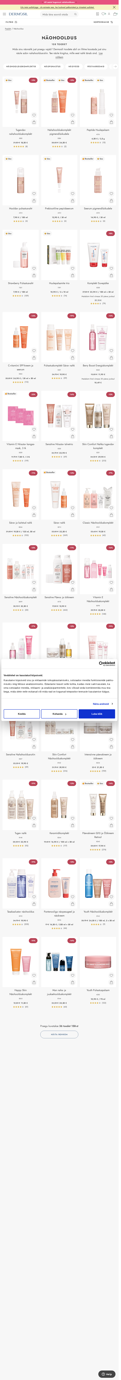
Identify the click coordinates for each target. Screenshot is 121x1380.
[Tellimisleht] (97, 14)
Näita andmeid (101, 703)
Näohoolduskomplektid (21, 66)
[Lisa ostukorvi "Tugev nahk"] (34, 825)
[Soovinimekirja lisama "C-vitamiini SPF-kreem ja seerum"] (34, 351)
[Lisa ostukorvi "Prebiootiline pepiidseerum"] (72, 200)
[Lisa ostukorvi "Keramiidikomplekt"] (72, 825)
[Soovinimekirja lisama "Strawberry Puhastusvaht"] (34, 268)
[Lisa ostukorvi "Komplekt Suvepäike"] (111, 275)
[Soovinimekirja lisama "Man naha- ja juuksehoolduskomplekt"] (72, 975)
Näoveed (74, 66)
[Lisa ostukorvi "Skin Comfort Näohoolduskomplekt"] (72, 746)
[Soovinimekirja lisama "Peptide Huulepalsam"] (111, 115)
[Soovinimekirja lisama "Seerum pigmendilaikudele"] (111, 194)
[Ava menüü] (4, 14)
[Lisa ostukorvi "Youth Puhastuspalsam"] (111, 982)
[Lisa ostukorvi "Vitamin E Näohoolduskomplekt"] (111, 589)
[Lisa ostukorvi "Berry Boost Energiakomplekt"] (111, 358)
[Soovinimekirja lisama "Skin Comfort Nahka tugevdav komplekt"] (111, 429)
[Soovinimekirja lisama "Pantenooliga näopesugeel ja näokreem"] (72, 897)
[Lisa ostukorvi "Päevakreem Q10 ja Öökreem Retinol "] (111, 825)
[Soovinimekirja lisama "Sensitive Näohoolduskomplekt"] (34, 582)
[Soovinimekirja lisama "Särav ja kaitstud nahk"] (34, 508)
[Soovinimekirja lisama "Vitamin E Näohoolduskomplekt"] (111, 582)
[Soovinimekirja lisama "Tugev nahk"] (34, 818)
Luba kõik (97, 714)
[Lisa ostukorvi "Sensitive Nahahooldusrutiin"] (34, 746)
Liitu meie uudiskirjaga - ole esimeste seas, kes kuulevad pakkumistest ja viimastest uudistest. (57, 7)
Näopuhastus (52, 66)
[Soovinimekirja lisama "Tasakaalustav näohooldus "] (34, 897)
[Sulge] (114, 7)
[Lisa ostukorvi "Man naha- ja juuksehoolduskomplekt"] (72, 982)
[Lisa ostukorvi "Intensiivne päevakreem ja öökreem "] (111, 746)
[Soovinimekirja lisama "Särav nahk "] (72, 508)
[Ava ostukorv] (115, 14)
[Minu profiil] (109, 14)
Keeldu (22, 714)
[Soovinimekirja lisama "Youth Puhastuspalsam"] (111, 975)
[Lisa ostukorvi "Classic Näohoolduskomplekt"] (111, 515)
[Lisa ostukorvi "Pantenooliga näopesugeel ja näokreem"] (72, 904)
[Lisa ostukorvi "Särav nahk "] (72, 515)
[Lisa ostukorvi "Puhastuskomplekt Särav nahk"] (72, 358)
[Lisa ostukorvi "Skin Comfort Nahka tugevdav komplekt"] (111, 436)
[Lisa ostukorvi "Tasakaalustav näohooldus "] (34, 904)
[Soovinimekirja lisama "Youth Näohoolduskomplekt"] (111, 897)
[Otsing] (75, 14)
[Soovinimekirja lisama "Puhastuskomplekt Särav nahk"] (72, 351)
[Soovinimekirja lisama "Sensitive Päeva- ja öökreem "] (72, 582)
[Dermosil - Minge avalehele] (18, 14)
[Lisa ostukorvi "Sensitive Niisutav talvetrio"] (72, 436)
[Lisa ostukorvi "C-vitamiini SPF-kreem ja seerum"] (34, 358)
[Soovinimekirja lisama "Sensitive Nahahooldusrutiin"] (34, 740)
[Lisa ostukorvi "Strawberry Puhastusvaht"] (34, 275)
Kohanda (58, 714)
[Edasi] (115, 67)
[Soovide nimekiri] (103, 14)
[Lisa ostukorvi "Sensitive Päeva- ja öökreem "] (72, 589)
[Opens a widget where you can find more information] (106, 1374)
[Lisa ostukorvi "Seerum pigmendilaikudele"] (111, 200)
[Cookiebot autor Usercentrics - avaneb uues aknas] (101, 663)
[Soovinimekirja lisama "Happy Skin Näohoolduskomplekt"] (34, 975)
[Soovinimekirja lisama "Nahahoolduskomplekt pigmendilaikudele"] (72, 115)
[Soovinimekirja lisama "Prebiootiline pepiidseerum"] (72, 194)
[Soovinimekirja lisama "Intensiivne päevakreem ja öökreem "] (111, 740)
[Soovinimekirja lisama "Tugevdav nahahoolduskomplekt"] (34, 115)
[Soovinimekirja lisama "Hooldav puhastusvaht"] (34, 194)
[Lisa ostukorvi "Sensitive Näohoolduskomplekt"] (34, 589)
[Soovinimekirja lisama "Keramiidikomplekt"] (72, 818)
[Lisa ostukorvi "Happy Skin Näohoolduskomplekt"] (34, 982)
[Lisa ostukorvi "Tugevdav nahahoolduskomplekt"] (34, 122)
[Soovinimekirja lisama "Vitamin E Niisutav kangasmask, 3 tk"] (34, 429)
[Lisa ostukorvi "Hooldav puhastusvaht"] (34, 200)
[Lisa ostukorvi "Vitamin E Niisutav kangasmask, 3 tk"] (34, 436)
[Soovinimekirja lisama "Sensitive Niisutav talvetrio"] (72, 429)
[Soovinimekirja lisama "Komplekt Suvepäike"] (111, 268)
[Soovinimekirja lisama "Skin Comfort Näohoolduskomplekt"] (72, 740)
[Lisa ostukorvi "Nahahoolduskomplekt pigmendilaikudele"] (72, 122)
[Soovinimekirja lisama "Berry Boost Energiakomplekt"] (111, 351)
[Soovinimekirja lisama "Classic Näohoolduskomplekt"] (111, 508)
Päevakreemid (95, 66)
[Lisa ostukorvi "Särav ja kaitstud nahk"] (34, 515)
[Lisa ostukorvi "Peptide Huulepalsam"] (111, 122)
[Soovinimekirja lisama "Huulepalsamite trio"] (72, 268)
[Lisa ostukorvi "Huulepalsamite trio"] (72, 275)
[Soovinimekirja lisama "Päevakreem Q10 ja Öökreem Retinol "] (111, 818)
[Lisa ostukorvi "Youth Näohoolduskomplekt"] (111, 904)
